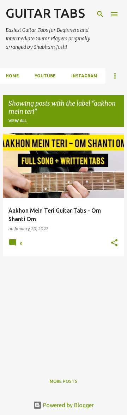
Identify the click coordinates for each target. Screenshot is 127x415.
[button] (114, 243)
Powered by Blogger (68, 405)
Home (12, 75)
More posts (63, 381)
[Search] (100, 14)
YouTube (45, 75)
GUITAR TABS (45, 13)
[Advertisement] (63, 311)
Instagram (84, 75)
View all (17, 120)
